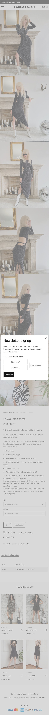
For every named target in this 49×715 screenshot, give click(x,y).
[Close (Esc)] (45, 337)
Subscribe (8, 374)
